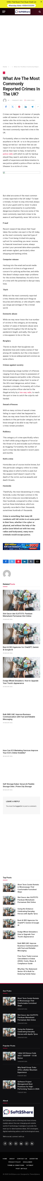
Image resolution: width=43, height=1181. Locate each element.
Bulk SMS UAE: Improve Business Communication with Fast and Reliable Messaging (19, 716)
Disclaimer (27, 1162)
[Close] (41, 1)
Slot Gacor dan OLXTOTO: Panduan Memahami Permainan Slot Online (28, 899)
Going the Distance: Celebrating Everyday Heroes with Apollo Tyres (28, 911)
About (12, 1159)
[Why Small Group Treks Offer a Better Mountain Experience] (9, 1070)
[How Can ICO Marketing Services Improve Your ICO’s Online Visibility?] (21, 737)
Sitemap (29, 1165)
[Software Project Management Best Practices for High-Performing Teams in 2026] (9, 1084)
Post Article (21, 1168)
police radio (8, 154)
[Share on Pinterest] (19, 107)
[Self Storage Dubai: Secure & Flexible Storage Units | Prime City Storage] (21, 770)
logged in (18, 806)
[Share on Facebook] (6, 107)
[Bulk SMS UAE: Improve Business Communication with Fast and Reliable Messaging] (21, 701)
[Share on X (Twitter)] (12, 107)
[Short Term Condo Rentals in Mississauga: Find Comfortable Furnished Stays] (9, 887)
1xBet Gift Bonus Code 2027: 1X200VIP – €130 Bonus (27, 1055)
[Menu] (3, 11)
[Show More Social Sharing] (38, 107)
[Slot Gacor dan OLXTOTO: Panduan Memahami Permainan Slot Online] (21, 600)
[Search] (39, 11)
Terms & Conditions (15, 1165)
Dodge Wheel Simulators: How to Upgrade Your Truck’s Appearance (28, 934)
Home (5, 1159)
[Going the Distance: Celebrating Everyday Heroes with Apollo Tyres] (9, 911)
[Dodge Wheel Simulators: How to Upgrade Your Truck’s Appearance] (21, 667)
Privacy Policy (14, 1162)
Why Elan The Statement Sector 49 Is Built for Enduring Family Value (27, 971)
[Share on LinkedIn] (26, 107)
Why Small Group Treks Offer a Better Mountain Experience (27, 1069)
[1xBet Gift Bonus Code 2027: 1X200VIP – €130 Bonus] (9, 1056)
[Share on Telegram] (32, 107)
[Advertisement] (21, 40)
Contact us (22, 1159)
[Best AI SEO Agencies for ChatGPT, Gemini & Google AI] (21, 633)
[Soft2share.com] (23, 11)
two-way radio (25, 392)
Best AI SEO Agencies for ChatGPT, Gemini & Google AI (28, 922)
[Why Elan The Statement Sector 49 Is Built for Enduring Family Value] (9, 972)
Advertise (33, 1159)
